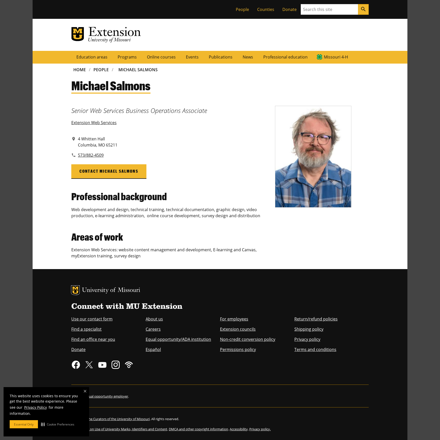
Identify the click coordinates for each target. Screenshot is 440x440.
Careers (153, 329)
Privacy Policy (35, 407)
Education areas (91, 57)
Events (192, 57)
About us (154, 319)
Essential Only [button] (24, 424)
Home (79, 69)
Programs (127, 57)
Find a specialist (86, 329)
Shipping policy (308, 329)
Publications (220, 57)
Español (153, 349)
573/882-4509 (91, 155)
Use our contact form (92, 319)
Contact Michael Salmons (108, 171)
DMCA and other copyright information (198, 429)
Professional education (285, 57)
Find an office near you (93, 339)
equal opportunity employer (106, 396)
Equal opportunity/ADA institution (178, 339)
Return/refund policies (316, 319)
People (242, 9)
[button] (57, 424)
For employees (234, 319)
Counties (265, 9)
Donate (289, 9)
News (248, 57)
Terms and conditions (315, 349)
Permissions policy (238, 349)
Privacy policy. (260, 429)
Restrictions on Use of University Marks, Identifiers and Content (119, 429)
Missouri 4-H (336, 57)
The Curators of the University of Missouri (118, 419)
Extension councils (238, 329)
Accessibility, (239, 429)
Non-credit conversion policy (247, 339)
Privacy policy (307, 339)
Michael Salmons (138, 69)
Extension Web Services (94, 122)
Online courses (161, 57)
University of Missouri (111, 290)
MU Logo (75, 290)
